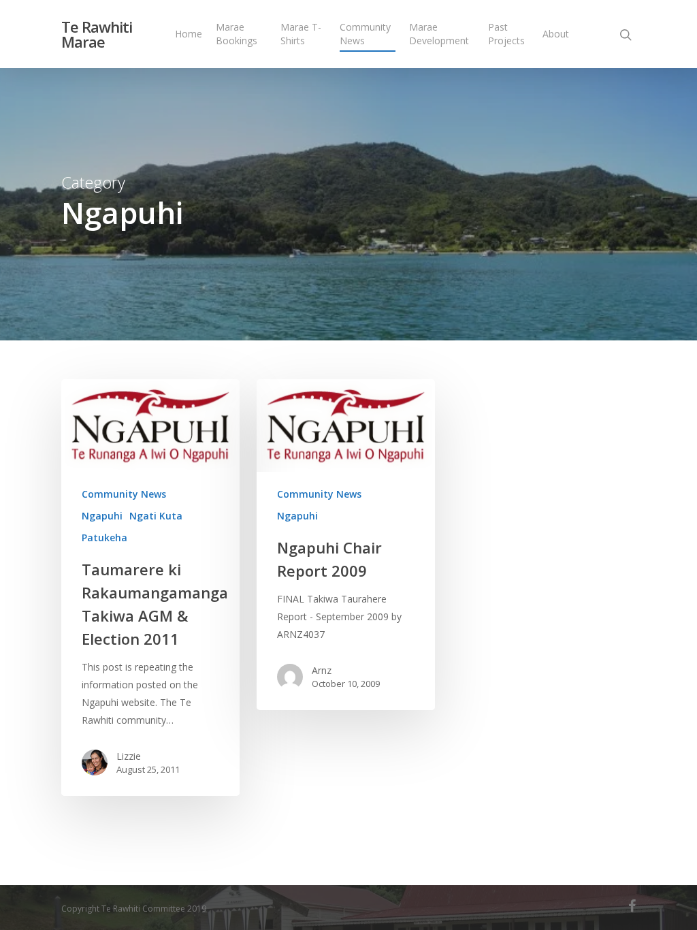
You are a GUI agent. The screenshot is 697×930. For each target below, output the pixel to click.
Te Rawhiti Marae (96, 34)
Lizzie (128, 756)
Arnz (321, 670)
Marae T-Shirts (300, 33)
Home (188, 33)
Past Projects (506, 33)
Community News (365, 33)
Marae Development (439, 33)
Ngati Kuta (155, 515)
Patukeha (104, 537)
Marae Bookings (236, 33)
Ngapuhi (102, 515)
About (555, 33)
